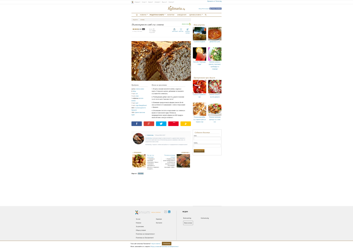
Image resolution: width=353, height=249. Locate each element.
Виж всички (188, 223)
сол (136, 93)
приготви (181, 31)
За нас (138, 219)
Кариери (159, 219)
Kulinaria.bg (150, 135)
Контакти (159, 223)
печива (142, 19)
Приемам (166, 243)
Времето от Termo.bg (214, 1)
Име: (195, 136)
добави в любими (187, 32)
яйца (134, 91)
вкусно (164, 2)
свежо (150, 2)
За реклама (140, 226)
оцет (136, 103)
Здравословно (195, 15)
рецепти (135, 19)
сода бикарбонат (141, 105)
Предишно (136, 152)
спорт (144, 2)
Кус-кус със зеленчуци (150, 156)
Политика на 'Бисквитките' (145, 238)
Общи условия (155, 246)
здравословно (185, 24)
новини (137, 2)
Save (174, 122)
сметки (171, 2)
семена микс (140, 89)
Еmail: (196, 143)
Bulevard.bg (187, 218)
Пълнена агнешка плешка (169, 156)
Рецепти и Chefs (157, 15)
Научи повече (155, 243)
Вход (200, 8)
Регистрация (205, 8)
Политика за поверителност (170, 246)
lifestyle (157, 2)
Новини (143, 15)
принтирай (174, 31)
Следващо (185, 152)
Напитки (170, 15)
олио (137, 96)
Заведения (181, 15)
